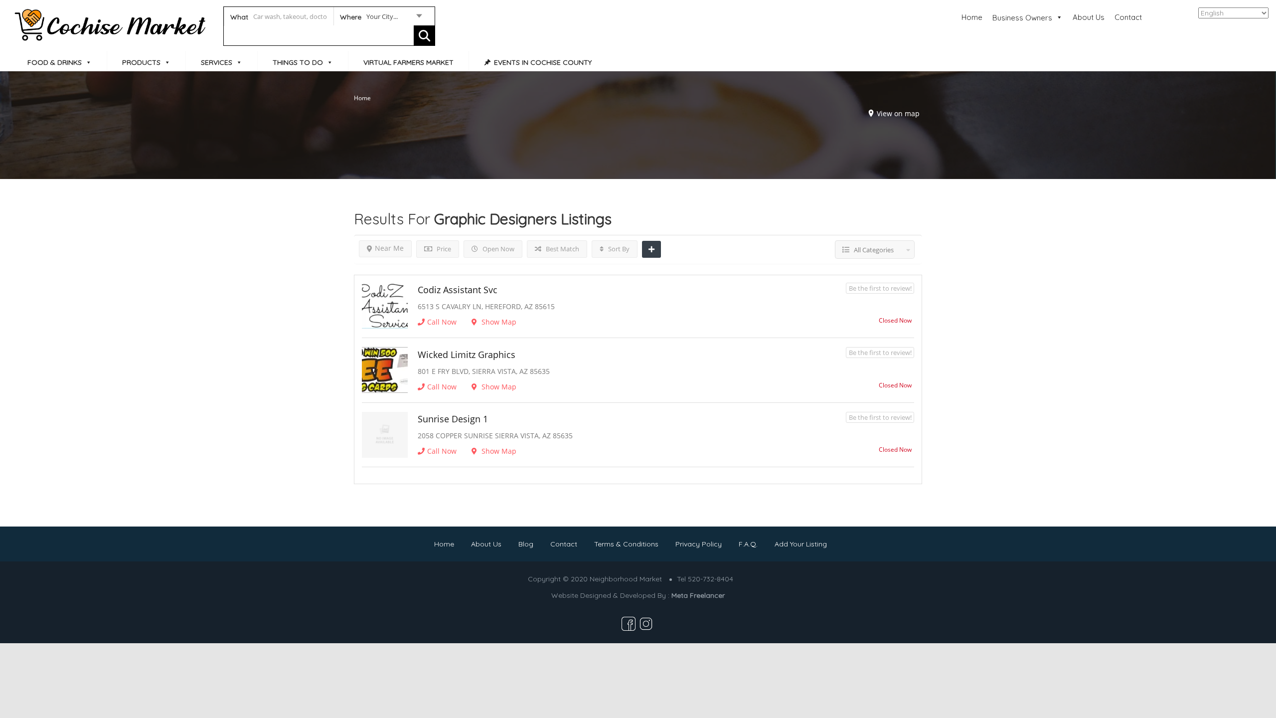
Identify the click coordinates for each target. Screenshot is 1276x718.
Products (141, 62)
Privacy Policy (698, 543)
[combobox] (380, 18)
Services (216, 62)
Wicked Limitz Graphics (466, 354)
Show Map (497, 322)
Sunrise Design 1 (453, 419)
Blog (525, 543)
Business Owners (1022, 17)
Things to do (298, 62)
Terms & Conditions (626, 543)
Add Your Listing (801, 543)
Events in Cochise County (543, 62)
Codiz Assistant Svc (457, 290)
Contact (1128, 17)
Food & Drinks (54, 62)
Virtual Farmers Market (408, 62)
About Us (1089, 17)
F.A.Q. (748, 543)
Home (971, 17)
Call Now (442, 322)
